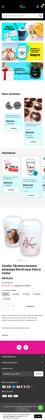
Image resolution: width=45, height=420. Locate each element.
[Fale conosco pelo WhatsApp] (40, 407)
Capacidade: (9, 290)
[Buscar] (40, 16)
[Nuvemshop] (22, 410)
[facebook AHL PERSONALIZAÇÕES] (26, 347)
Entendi (38, 416)
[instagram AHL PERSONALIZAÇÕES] (19, 347)
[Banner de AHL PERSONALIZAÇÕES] (22, 32)
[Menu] (3, 7)
